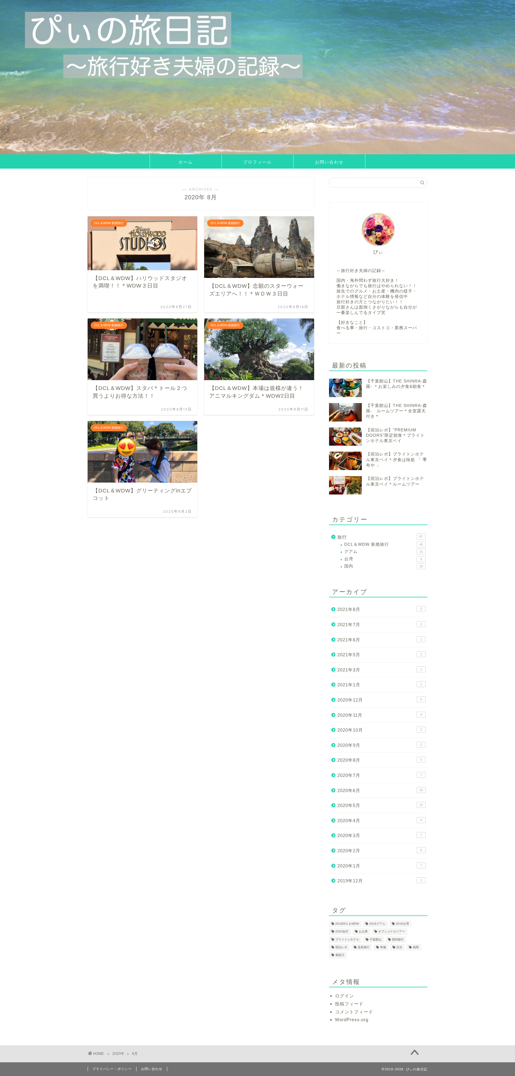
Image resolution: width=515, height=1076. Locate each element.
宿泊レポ (341, 947)
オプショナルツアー (391, 931)
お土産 (363, 931)
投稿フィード (349, 1003)
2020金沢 (341, 931)
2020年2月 (379, 850)
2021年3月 (379, 669)
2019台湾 (402, 923)
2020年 (118, 1054)
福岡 (416, 947)
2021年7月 (379, 624)
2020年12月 (379, 699)
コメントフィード (354, 1011)
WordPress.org (351, 1019)
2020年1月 (379, 865)
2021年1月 (379, 684)
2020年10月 (379, 730)
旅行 (380, 536)
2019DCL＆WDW (347, 923)
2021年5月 (379, 654)
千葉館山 (375, 939)
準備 (383, 947)
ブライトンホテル (347, 939)
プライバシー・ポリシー (112, 1069)
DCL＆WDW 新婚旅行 (383, 544)
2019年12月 (379, 880)
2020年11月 (379, 715)
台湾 (383, 559)
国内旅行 (398, 939)
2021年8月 (379, 609)
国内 (383, 566)
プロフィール (257, 162)
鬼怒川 (339, 955)
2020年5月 (380, 805)
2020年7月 (379, 775)
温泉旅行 (364, 947)
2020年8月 (379, 760)
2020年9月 (379, 745)
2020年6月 (380, 790)
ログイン (344, 995)
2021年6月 (379, 639)
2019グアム (377, 923)
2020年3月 (379, 835)
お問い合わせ (329, 162)
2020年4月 (379, 820)
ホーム (186, 162)
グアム (383, 551)
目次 (399, 947)
